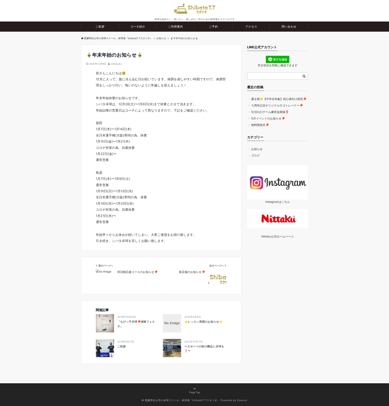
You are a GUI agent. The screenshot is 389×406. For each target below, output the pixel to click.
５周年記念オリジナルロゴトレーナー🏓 (277, 105)
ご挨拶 (99, 26)
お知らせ (257, 149)
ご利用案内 (175, 26)
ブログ (255, 155)
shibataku (116, 63)
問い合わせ (289, 26)
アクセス (251, 26)
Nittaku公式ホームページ (277, 236)
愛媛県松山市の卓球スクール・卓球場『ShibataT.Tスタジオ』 (118, 38)
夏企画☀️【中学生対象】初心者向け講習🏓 (278, 99)
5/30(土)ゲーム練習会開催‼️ (270, 112)
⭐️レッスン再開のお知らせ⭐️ (203, 321)
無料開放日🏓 (260, 125)
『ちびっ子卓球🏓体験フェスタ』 (136, 324)
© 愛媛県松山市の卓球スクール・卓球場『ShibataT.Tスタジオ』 (181, 400)
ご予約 (213, 26)
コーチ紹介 (137, 26)
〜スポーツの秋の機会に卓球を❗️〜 (204, 348)
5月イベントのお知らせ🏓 (268, 118)
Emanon (242, 400)
